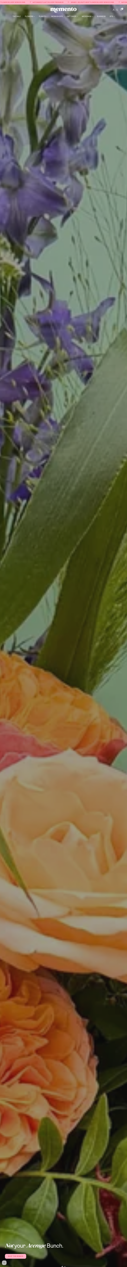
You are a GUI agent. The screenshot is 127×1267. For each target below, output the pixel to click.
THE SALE (17, 16)
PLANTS (42, 16)
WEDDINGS (86, 16)
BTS (111, 16)
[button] (63, 648)
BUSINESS (101, 16)
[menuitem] (16, 16)
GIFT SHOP (71, 16)
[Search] (117, 10)
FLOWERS (29, 16)
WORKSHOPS (57, 16)
